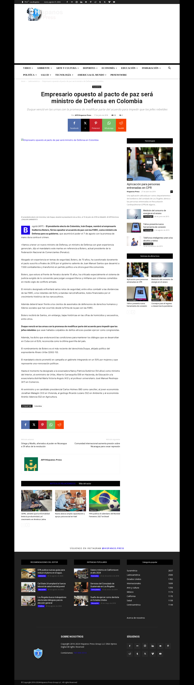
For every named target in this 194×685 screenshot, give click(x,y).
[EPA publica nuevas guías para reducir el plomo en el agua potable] (28, 573)
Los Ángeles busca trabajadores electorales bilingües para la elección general (52, 600)
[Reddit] (95, 2)
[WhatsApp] (51, 424)
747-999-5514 (80, 652)
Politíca (29, 75)
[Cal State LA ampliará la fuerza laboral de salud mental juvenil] (28, 587)
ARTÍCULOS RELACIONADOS (63, 484)
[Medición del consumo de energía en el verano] (134, 214)
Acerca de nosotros (136, 617)
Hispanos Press (133, 191)
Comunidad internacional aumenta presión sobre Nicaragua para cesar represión (97, 445)
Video (27, 68)
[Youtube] (114, 2)
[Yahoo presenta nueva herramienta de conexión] (134, 228)
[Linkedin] (81, 2)
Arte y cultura (66, 68)
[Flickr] (72, 2)
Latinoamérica (34, 81)
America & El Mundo (90, 75)
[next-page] (27, 525)
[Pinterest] (90, 2)
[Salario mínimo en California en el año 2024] (81, 573)
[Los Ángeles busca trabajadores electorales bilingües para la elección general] (28, 601)
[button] (169, 68)
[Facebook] (67, 2)
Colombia (38, 406)
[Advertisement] (97, 43)
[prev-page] (23, 525)
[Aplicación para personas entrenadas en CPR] (150, 164)
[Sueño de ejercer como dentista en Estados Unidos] (81, 601)
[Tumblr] (100, 2)
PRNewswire (118, 75)
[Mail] (86, 2)
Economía (108, 68)
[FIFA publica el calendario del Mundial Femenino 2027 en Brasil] (104, 500)
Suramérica (96, 87)
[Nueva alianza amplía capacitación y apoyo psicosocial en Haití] (70, 500)
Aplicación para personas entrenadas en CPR (143, 185)
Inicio (23, 81)
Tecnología (63, 75)
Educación (128, 68)
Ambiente (43, 68)
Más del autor (85, 484)
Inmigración (150, 68)
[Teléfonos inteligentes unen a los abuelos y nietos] (134, 241)
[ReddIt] (59, 424)
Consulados (95, 590)
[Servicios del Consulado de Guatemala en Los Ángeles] (81, 587)
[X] (105, 2)
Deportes (89, 68)
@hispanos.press (113, 548)
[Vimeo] (109, 2)
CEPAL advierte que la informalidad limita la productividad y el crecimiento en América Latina (35, 516)
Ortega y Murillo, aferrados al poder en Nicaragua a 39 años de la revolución (44, 445)
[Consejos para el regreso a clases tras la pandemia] (162, 293)
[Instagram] (76, 2)
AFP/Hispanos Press (83, 115)
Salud (45, 75)
